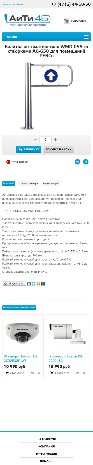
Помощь (46, 461)
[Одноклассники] (38, 282)
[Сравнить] (39, 373)
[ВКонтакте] (29, 282)
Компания (46, 446)
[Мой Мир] (43, 282)
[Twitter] (33, 282)
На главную (46, 439)
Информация (46, 454)
